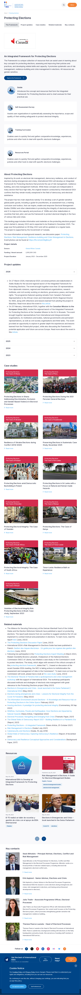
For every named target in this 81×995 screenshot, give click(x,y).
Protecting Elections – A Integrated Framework (26, 725)
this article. (46, 304)
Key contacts (69, 25)
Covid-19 (46, 826)
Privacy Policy (30, 972)
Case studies (41, 25)
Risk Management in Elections (19, 728)
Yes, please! (45, 959)
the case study (50, 674)
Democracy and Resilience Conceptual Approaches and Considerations (36, 740)
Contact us (71, 959)
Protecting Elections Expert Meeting (49, 654)
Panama (9, 826)
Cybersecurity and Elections (18, 731)
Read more (9, 408)
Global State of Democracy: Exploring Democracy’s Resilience (32, 734)
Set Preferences (36, 986)
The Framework (12, 25)
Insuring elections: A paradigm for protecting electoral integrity (32, 705)
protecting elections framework (23, 665)
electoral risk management (51, 787)
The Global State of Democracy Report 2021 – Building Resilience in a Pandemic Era (41, 720)
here (14, 640)
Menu (72, 5)
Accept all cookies (18, 986)
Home (5, 13)
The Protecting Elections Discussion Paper (25, 643)
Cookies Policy (17, 972)
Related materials (55, 25)
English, (44, 781)
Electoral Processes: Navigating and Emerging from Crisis (30, 717)
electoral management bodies (52, 784)
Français (49, 781)
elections (54, 826)
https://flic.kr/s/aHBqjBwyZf (40, 240)
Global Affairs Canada (33, 248)
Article (14, 332)
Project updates (27, 25)
